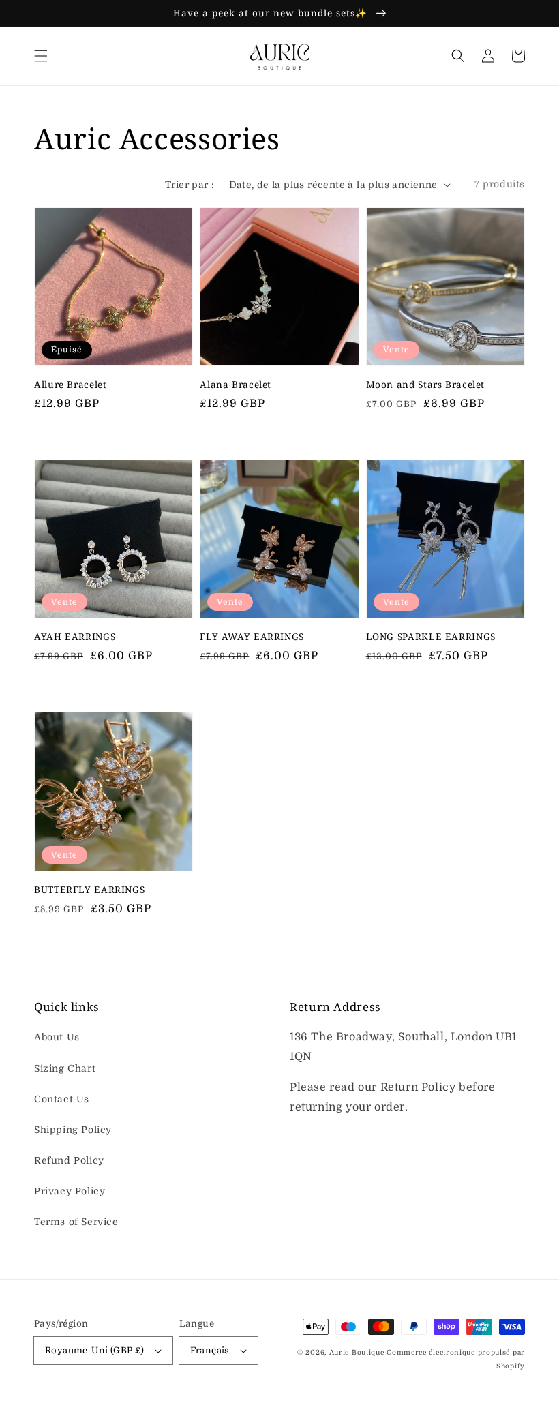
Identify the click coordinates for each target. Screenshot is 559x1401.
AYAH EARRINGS (74, 636)
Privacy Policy (69, 1191)
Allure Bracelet (70, 384)
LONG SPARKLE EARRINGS (431, 636)
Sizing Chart (64, 1068)
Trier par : (189, 184)
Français (210, 1350)
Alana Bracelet (235, 384)
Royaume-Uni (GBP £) (95, 1350)
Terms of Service (76, 1221)
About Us (57, 1036)
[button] (41, 56)
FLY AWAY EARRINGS (252, 636)
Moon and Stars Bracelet (425, 384)
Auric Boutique (358, 1352)
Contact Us (61, 1099)
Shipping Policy (73, 1129)
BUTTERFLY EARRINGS (89, 889)
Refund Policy (69, 1160)
